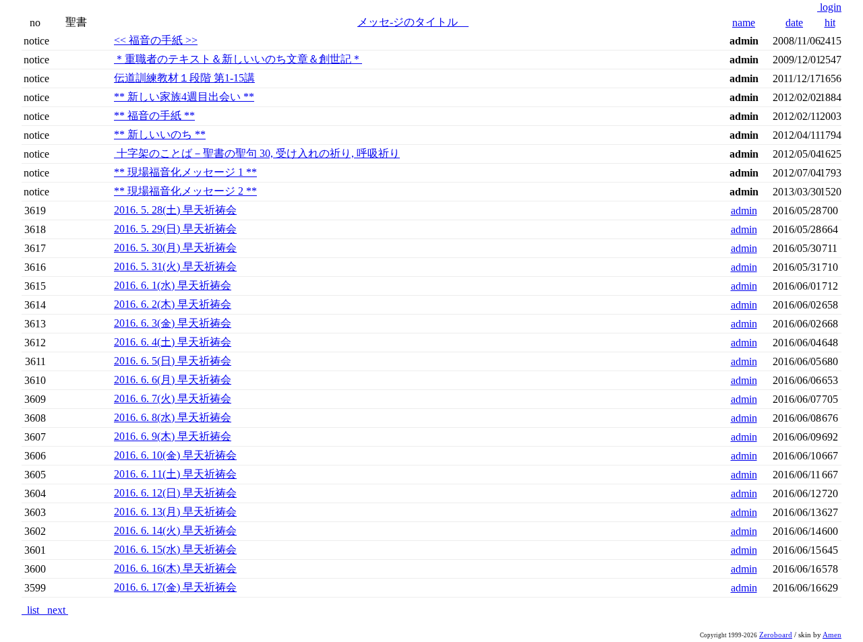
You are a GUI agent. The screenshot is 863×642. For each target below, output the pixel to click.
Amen (832, 635)
